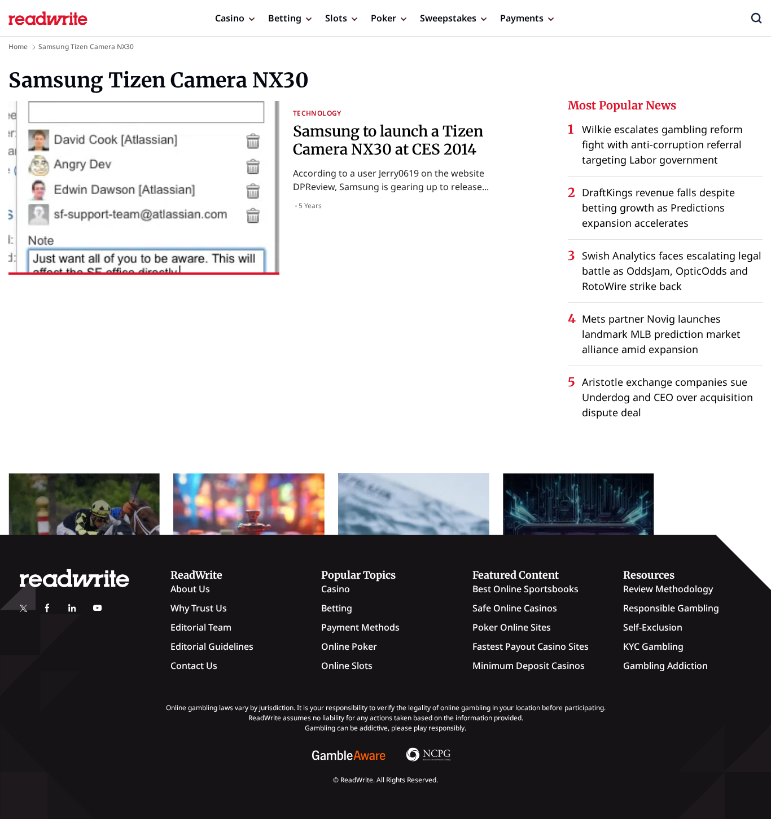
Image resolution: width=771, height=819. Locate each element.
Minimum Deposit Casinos (528, 665)
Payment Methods (360, 627)
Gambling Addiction (665, 665)
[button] (756, 18)
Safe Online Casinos (514, 608)
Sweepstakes (448, 18)
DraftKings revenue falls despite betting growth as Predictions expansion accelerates (658, 208)
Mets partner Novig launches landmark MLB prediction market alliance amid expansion (661, 334)
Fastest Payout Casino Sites (530, 646)
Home (18, 46)
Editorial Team (200, 627)
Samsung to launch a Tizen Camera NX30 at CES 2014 (388, 140)
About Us (190, 589)
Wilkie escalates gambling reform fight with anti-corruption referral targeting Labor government (662, 144)
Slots (336, 18)
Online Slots (347, 665)
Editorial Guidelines (211, 646)
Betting (284, 18)
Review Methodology (668, 589)
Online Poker (349, 646)
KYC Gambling (653, 646)
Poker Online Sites (511, 627)
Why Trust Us (198, 608)
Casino (229, 18)
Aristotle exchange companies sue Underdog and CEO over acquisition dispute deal (667, 397)
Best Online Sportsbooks (525, 589)
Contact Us (193, 665)
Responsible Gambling (671, 608)
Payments (522, 18)
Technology (317, 113)
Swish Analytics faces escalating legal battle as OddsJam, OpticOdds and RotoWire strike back (671, 271)
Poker (383, 18)
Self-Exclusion (652, 627)
